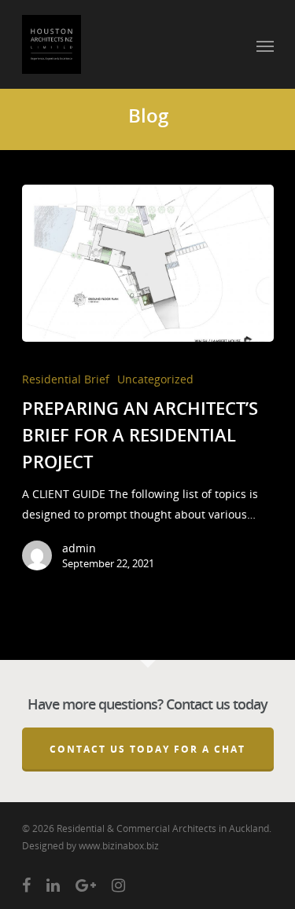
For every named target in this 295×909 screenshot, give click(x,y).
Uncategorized (155, 379)
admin (79, 548)
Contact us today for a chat (147, 749)
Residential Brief (65, 379)
